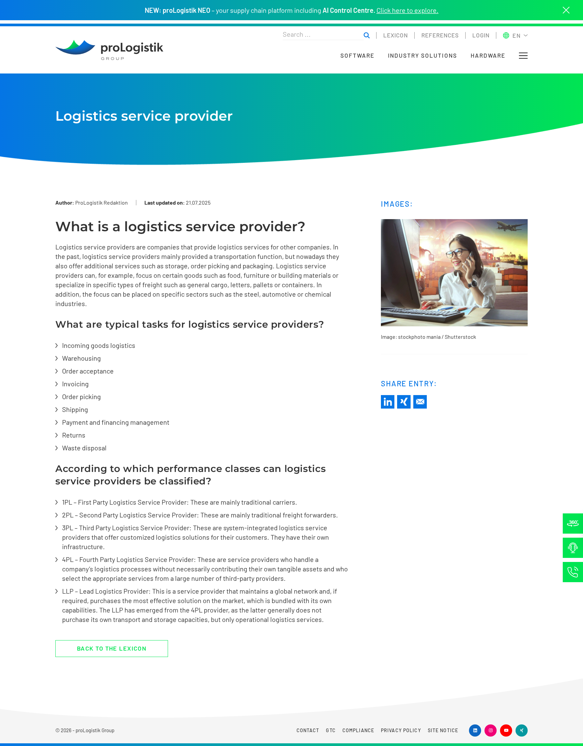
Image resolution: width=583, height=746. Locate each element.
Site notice (443, 730)
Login (481, 35)
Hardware (488, 55)
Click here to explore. (408, 10)
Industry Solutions (422, 55)
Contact (308, 730)
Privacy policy (401, 730)
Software (357, 55)
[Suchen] (367, 35)
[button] (523, 55)
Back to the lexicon (111, 648)
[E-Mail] (420, 402)
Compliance (358, 730)
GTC (330, 730)
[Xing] (404, 402)
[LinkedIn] (387, 402)
